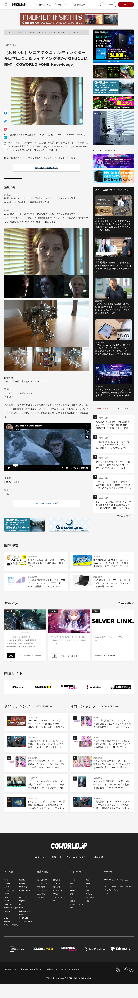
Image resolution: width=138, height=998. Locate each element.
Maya (6, 880)
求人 (126, 5)
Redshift (7, 911)
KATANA (7, 921)
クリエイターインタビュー (111, 891)
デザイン (55, 894)
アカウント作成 (44, 5)
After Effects (23, 897)
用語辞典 (98, 857)
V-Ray (6, 918)
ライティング (42, 890)
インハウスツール (25, 921)
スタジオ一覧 (108, 5)
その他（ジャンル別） (76, 906)
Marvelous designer (11, 908)
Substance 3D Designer (24, 912)
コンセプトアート (43, 880)
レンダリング (57, 890)
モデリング (56, 880)
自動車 (72, 901)
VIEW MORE (123, 190)
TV (71, 897)
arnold (6, 901)
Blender (7, 883)
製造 (87, 890)
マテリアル (41, 887)
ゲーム (72, 880)
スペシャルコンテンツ (75, 857)
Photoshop (23, 887)
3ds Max (22, 880)
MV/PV (72, 890)
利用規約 (24, 969)
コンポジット (42, 894)
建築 (72, 894)
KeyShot (22, 901)
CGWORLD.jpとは (11, 969)
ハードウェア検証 (125, 887)
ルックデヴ (41, 897)
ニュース (19, 32)
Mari (21, 904)
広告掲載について (37, 969)
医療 (87, 901)
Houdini (22, 883)
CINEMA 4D (23, 918)
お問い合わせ (52, 969)
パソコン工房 (123, 880)
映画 (72, 883)
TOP (8, 32)
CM (87, 887)
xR (71, 887)
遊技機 (88, 883)
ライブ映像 (90, 897)
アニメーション (43, 883)
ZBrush (6, 887)
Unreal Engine (24, 890)
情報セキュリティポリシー (70, 969)
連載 (54, 857)
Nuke (21, 908)
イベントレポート (110, 887)
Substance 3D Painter (9, 892)
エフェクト (56, 887)
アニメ (88, 880)
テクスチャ (56, 883)
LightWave (8, 904)
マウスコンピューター (111, 881)
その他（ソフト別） (11, 925)
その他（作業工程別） (58, 899)
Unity (6, 897)
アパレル (89, 894)
